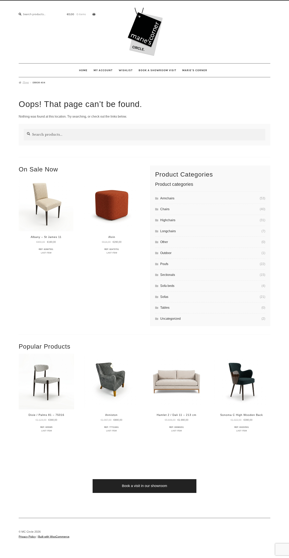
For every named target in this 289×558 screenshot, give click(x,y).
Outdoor (165, 253)
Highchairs (167, 220)
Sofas (164, 296)
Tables (164, 307)
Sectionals (167, 274)
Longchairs (168, 231)
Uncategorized (170, 318)
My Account (103, 70)
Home (83, 70)
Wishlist (126, 70)
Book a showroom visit (157, 70)
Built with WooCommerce (53, 536)
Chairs (164, 209)
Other (164, 242)
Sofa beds (167, 285)
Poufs (164, 264)
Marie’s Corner (194, 70)
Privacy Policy (27, 536)
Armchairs (167, 198)
